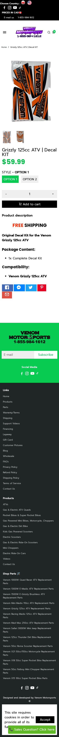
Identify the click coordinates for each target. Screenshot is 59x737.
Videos (6, 559)
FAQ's (6, 461)
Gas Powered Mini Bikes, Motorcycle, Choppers (28, 520)
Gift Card (8, 440)
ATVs (5, 504)
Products (7, 402)
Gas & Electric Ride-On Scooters (20, 542)
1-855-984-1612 (26, 17)
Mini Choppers (11, 548)
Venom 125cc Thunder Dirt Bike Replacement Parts (27, 639)
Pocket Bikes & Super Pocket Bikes (22, 515)
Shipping (7, 418)
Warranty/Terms (11, 412)
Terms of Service (12, 483)
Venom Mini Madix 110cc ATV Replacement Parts (28, 603)
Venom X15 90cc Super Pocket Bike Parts (25, 678)
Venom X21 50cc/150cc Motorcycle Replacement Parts (29, 653)
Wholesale (8, 456)
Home (4, 47)
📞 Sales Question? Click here (32, 729)
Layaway (7, 434)
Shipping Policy (11, 478)
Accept (45, 719)
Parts (5, 407)
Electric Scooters (12, 537)
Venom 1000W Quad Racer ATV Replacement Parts (27, 581)
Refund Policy (10, 472)
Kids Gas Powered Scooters (18, 531)
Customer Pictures (13, 445)
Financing (8, 429)
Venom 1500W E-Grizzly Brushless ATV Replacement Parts (24, 595)
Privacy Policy (10, 467)
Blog (5, 450)
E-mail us (9, 17)
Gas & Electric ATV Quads (17, 510)
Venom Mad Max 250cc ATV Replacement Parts (28, 623)
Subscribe (45, 354)
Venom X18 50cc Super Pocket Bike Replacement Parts (29, 662)
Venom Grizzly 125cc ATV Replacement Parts (26, 608)
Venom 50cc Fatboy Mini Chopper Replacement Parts (28, 671)
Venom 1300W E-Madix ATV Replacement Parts (28, 589)
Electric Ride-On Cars (14, 553)
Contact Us (9, 489)
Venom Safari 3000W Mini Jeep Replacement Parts (27, 630)
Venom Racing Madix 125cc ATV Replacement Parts (27, 615)
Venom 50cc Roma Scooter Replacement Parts (28, 646)
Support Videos (11, 423)
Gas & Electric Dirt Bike (15, 526)
